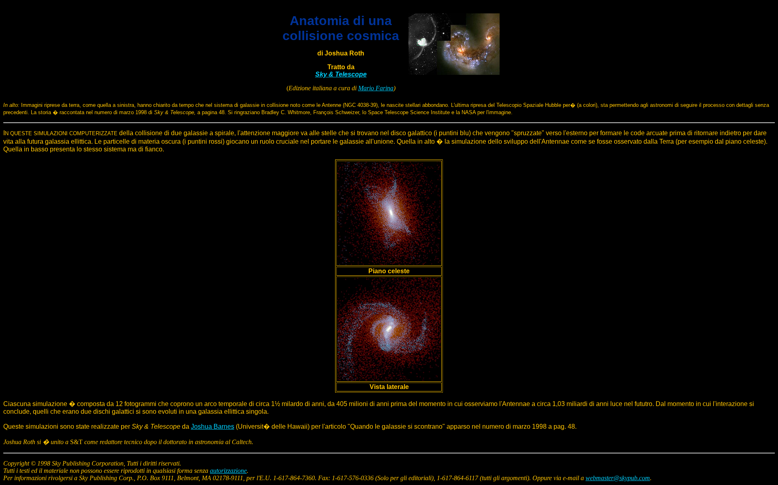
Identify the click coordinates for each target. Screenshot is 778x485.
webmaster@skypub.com (618, 477)
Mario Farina (375, 88)
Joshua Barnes (212, 426)
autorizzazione (228, 470)
